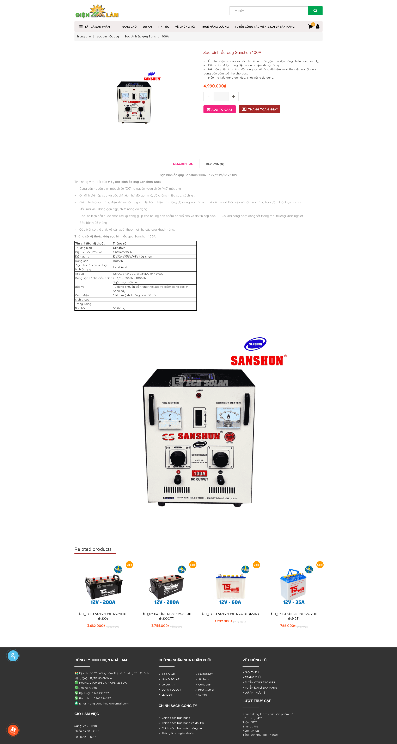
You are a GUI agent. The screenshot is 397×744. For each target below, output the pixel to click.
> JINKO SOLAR (169, 679)
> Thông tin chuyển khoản (176, 733)
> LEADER (165, 694)
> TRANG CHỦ (252, 677)
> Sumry (201, 694)
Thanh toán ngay (263, 109)
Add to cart (222, 109)
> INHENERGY (204, 674)
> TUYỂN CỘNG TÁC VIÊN (259, 682)
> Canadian (203, 684)
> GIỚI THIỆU (251, 672)
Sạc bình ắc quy (108, 36)
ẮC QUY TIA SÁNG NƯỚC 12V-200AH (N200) (103, 616)
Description (183, 164)
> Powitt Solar (204, 689)
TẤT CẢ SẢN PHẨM (97, 27)
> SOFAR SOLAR (170, 689)
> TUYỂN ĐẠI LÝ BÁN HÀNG (260, 687)
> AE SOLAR (167, 674)
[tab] (183, 163)
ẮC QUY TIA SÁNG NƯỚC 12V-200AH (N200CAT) (166, 616)
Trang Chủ (128, 27)
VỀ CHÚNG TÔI (185, 27)
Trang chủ (84, 36)
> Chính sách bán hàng (174, 717)
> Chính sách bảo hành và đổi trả (181, 723)
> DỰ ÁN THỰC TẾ (254, 692)
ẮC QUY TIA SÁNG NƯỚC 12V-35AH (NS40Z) (294, 616)
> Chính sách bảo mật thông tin (180, 728)
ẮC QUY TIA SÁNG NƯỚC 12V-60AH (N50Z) (230, 614)
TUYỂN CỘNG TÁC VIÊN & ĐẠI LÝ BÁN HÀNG (264, 27)
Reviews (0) (215, 164)
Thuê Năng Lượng (215, 27)
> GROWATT (167, 684)
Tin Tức (163, 27)
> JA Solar (202, 679)
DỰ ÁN (147, 27)
